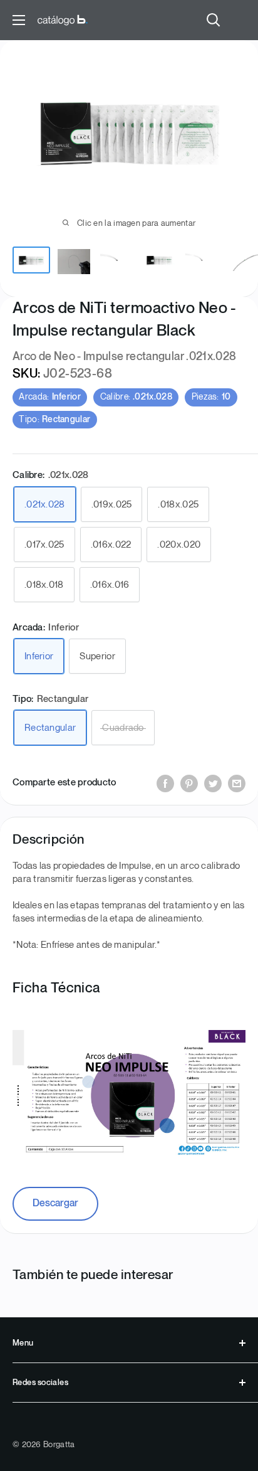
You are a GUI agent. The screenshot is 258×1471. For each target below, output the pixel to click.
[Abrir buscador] (213, 20)
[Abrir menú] (19, 20)
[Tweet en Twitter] (213, 783)
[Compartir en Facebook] (165, 783)
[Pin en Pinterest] (189, 783)
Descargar (55, 1203)
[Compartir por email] (236, 783)
